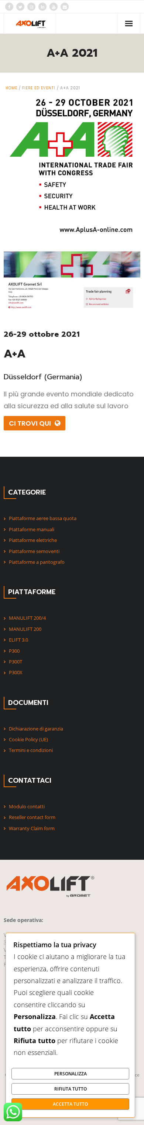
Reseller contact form (32, 817)
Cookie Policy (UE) (28, 739)
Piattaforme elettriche (33, 540)
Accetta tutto (70, 1104)
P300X (16, 672)
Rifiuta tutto (70, 1089)
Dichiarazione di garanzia (36, 728)
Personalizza (70, 1073)
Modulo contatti (27, 806)
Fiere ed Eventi (38, 88)
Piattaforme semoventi (34, 551)
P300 (14, 651)
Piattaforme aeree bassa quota (42, 518)
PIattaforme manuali (31, 529)
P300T (15, 661)
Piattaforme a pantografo (37, 562)
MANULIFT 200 (25, 629)
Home (11, 88)
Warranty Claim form (32, 828)
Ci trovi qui (30, 423)
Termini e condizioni (31, 750)
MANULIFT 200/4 (27, 618)
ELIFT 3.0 (18, 639)
